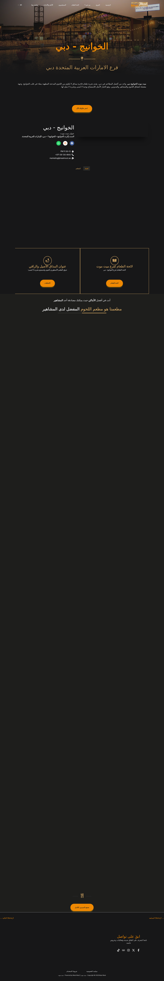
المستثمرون (62, 5)
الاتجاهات (47, 283)
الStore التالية (7, 918)
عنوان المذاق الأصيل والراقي (47, 267)
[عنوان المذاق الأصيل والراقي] (47, 260)
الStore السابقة (156, 918)
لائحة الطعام (75, 5)
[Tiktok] (118, 950)
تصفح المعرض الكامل (82, 907)
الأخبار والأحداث (48, 5)
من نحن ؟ (87, 5)
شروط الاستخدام (72, 971)
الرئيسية (108, 5)
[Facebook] (138, 950)
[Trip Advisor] (123, 950)
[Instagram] (128, 950)
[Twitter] (133, 950)
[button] (19, 5)
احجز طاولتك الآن (82, 108)
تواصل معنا (34, 5)
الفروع (98, 5)
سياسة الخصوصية (91, 971)
